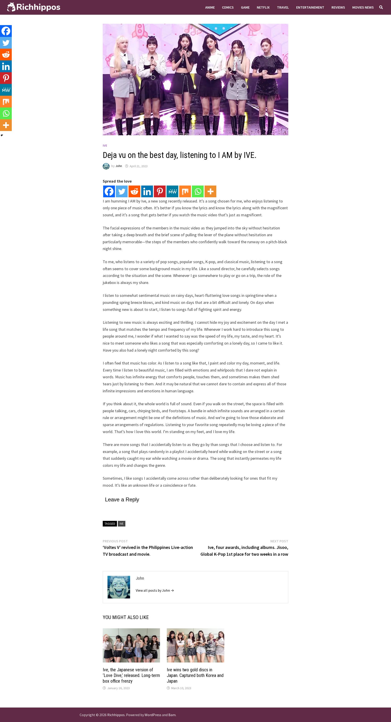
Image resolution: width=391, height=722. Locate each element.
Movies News (363, 7)
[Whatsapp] (198, 191)
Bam (172, 714)
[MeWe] (172, 191)
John (118, 166)
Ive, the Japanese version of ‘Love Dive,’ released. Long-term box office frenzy (131, 675)
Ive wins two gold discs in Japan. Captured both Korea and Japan (195, 675)
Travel (283, 7)
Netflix (263, 7)
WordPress (153, 714)
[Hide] (2, 135)
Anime (210, 7)
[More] (210, 191)
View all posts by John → (155, 590)
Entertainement (310, 7)
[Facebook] (109, 191)
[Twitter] (122, 191)
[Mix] (185, 191)
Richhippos (116, 714)
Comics (228, 7)
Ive (122, 524)
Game (245, 7)
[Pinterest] (160, 191)
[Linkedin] (147, 191)
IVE (105, 145)
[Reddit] (134, 191)
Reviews (338, 7)
